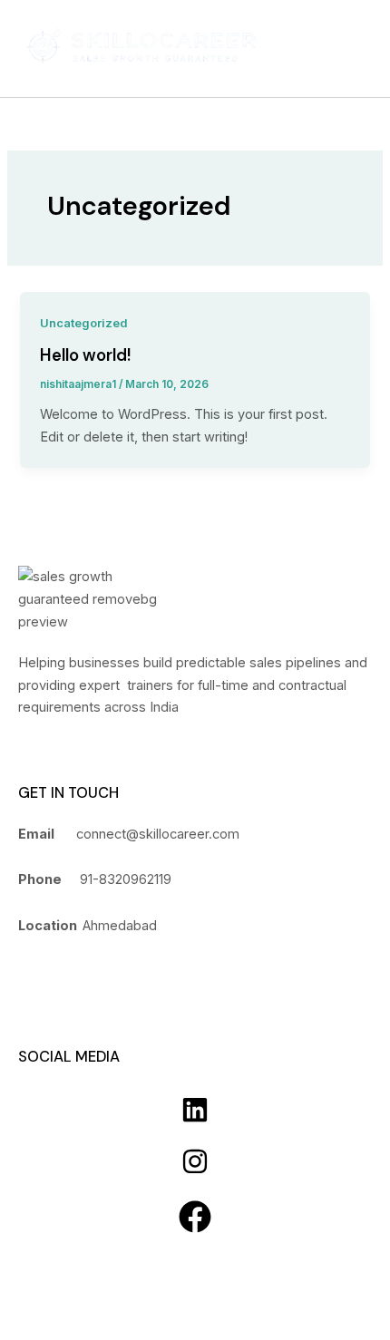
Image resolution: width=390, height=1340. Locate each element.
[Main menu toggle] (348, 48)
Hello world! (86, 355)
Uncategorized (83, 323)
